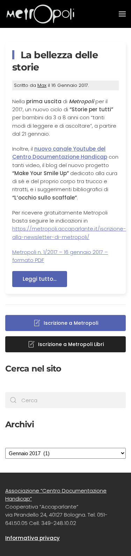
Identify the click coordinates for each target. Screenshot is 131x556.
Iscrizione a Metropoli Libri (71, 344)
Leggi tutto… (40, 279)
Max (41, 85)
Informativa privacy (32, 538)
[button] (122, 13)
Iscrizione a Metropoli (71, 323)
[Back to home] (40, 14)
